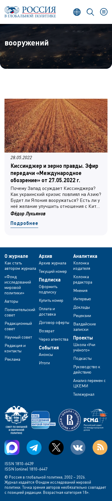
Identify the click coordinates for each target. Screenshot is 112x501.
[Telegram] (34, 447)
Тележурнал (83, 394)
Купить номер (51, 300)
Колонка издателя (81, 265)
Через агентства (53, 339)
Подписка (50, 279)
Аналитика (85, 256)
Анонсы (46, 354)
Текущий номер (53, 271)
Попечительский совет (19, 312)
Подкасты (82, 358)
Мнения (80, 290)
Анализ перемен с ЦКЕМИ (89, 383)
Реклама (12, 359)
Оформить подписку (48, 289)
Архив (45, 256)
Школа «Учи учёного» (84, 347)
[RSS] (100, 447)
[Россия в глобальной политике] (30, 11)
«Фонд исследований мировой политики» (17, 284)
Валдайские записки (84, 326)
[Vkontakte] (77, 447)
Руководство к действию (86, 369)
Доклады (81, 307)
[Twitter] (56, 447)
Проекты (83, 337)
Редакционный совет (18, 326)
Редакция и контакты (15, 348)
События (49, 347)
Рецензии (82, 315)
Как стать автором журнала (20, 265)
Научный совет (18, 336)
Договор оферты (54, 322)
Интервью (82, 298)
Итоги (44, 362)
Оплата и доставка (47, 311)
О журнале (16, 256)
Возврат (46, 330)
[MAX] (11, 447)
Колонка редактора (82, 279)
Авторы (11, 301)
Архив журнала (52, 262)
